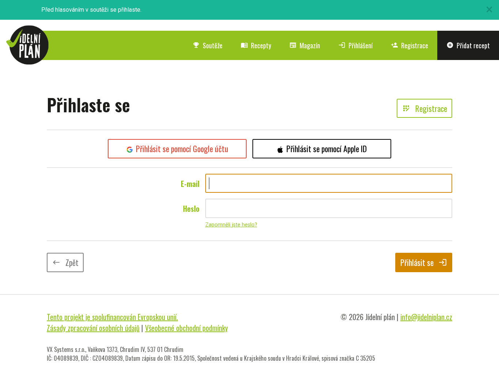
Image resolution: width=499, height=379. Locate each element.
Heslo (191, 208)
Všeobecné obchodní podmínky (186, 327)
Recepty (256, 45)
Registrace (409, 45)
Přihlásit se (423, 262)
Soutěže (207, 45)
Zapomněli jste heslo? (231, 225)
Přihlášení (355, 45)
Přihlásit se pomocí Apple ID (326, 148)
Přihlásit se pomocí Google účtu (182, 148)
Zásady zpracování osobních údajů (93, 327)
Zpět (65, 262)
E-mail (190, 183)
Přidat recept (468, 45)
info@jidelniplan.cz (426, 316)
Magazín (304, 45)
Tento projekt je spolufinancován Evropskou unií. (112, 316)
